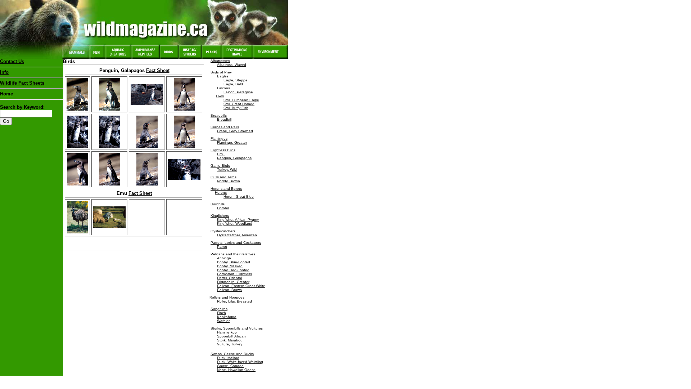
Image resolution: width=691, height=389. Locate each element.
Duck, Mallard (228, 358)
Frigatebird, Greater (233, 282)
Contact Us (12, 61)
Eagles (223, 76)
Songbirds (219, 309)
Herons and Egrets (226, 189)
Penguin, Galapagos (234, 158)
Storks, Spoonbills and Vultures (237, 328)
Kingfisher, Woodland (234, 223)
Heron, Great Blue (238, 196)
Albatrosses (220, 61)
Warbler (223, 321)
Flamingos (219, 138)
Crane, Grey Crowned (235, 131)
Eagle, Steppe (235, 80)
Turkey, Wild (227, 169)
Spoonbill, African (231, 336)
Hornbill (223, 208)
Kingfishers (220, 216)
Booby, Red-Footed (233, 270)
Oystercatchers (223, 231)
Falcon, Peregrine (238, 92)
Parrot (222, 247)
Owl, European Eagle (241, 100)
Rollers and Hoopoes (226, 297)
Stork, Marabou (230, 340)
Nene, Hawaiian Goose (236, 370)
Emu (221, 154)
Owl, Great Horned (238, 104)
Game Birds (220, 165)
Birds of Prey (221, 72)
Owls (220, 96)
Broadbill (224, 119)
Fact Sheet (158, 70)
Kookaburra (226, 317)
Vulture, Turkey (229, 344)
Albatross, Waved (231, 65)
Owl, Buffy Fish (235, 108)
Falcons (223, 88)
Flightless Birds (223, 150)
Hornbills (218, 204)
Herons (221, 192)
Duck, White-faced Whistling (240, 362)
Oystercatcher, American (237, 235)
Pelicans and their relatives (233, 254)
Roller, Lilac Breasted (234, 301)
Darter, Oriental (229, 278)
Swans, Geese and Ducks (232, 354)
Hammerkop (227, 332)
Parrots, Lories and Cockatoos (236, 243)
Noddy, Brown (228, 181)
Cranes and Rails (225, 127)
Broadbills (219, 115)
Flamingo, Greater (232, 142)
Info (4, 72)
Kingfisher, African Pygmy (238, 220)
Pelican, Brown (229, 290)
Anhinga (224, 258)
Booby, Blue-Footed (233, 262)
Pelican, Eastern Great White (241, 286)
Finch (221, 313)
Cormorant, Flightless (234, 274)
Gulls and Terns (223, 177)
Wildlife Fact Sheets (22, 83)
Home (6, 94)
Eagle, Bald (233, 84)
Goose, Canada (230, 366)
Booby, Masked (230, 266)
